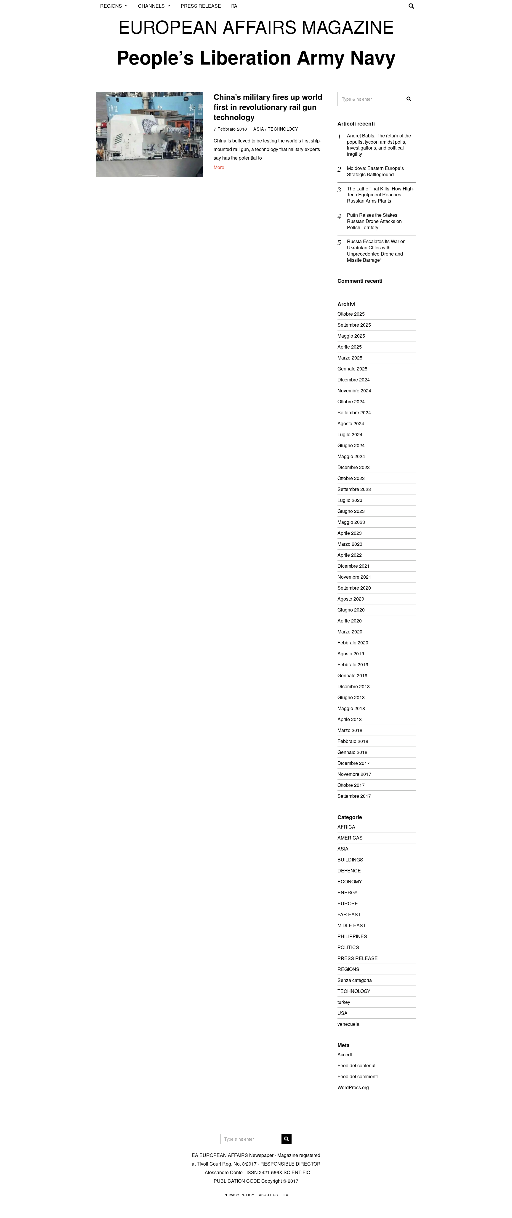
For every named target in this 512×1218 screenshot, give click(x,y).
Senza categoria (354, 980)
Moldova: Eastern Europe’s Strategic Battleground (375, 171)
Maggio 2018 (351, 708)
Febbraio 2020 (352, 642)
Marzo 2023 (349, 543)
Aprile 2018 (349, 719)
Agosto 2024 (350, 423)
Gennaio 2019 (352, 675)
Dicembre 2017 (353, 763)
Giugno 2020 (351, 609)
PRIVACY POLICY (239, 1194)
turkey (343, 1002)
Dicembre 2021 (353, 565)
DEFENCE (349, 870)
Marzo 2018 (349, 730)
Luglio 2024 (349, 434)
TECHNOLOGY (283, 129)
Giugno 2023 (351, 511)
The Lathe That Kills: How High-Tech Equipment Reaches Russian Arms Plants (380, 195)
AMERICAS (350, 837)
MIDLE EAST (351, 925)
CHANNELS (151, 5)
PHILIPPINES (352, 936)
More (219, 167)
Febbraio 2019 (352, 664)
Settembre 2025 (354, 324)
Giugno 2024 (351, 445)
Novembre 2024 (354, 390)
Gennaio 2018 (352, 752)
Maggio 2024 (351, 456)
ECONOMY (349, 881)
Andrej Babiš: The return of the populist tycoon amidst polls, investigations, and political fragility (379, 145)
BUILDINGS (350, 859)
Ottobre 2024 (351, 401)
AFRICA (346, 826)
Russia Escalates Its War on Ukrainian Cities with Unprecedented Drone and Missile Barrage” (376, 250)
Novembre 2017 (354, 774)
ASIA (258, 129)
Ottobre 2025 (351, 313)
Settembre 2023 (354, 489)
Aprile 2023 (349, 532)
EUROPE (347, 903)
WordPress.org (353, 1087)
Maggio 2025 (351, 335)
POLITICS (348, 947)
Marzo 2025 (349, 357)
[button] (409, 99)
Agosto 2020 (350, 598)
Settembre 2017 (354, 795)
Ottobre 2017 (351, 784)
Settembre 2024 (354, 412)
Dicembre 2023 (353, 467)
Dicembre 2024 (353, 379)
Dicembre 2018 (353, 686)
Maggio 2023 (351, 522)
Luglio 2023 (349, 500)
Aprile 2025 (349, 346)
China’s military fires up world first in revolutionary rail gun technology (268, 106)
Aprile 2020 (349, 620)
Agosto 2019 (350, 653)
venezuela (348, 1023)
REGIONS (111, 5)
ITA (234, 5)
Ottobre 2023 (351, 478)
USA (342, 1013)
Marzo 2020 (349, 631)
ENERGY (347, 892)
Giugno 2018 (351, 697)
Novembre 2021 (354, 576)
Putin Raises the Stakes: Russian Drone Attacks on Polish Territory (374, 221)
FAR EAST (349, 914)
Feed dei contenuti (357, 1065)
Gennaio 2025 (352, 368)
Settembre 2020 (354, 587)
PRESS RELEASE (201, 5)
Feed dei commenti (357, 1076)
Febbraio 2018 (352, 741)
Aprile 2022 (349, 554)
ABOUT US (268, 1194)
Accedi (344, 1054)
